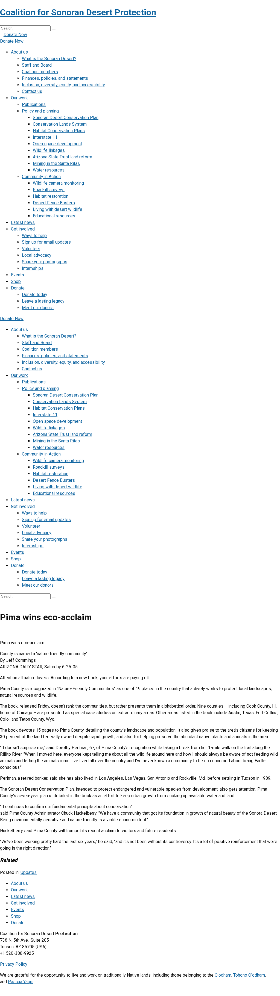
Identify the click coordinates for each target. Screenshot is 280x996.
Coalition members (40, 71)
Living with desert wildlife (57, 209)
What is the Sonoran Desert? (49, 58)
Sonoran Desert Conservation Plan (65, 117)
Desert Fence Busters (54, 202)
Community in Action (41, 176)
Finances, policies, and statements (55, 78)
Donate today (34, 294)
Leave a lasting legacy (43, 301)
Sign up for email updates (46, 242)
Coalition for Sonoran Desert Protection (78, 12)
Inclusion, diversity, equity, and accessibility (63, 84)
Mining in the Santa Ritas (56, 163)
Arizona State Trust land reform (62, 156)
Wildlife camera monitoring (58, 183)
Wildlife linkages (49, 150)
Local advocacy (36, 255)
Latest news (23, 222)
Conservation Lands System (60, 124)
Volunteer (31, 248)
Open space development (57, 143)
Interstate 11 (45, 137)
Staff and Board (37, 65)
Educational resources (54, 215)
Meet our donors (38, 307)
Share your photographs (44, 261)
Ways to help (34, 235)
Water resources (49, 170)
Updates (29, 872)
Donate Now (15, 34)
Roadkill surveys (49, 189)
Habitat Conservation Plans (59, 130)
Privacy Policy (13, 964)
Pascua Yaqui (20, 981)
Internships (32, 268)
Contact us (32, 91)
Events (17, 274)
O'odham (223, 975)
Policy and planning (40, 111)
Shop (16, 281)
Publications (34, 104)
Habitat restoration (50, 196)
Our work (19, 98)
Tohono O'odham (249, 975)
